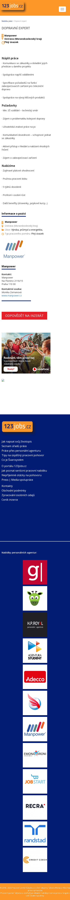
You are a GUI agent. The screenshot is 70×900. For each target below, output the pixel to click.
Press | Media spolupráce (17, 480)
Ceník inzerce (10, 499)
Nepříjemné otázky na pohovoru (22, 475)
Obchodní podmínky (14, 490)
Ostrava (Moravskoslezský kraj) (23, 38)
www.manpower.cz (12, 295)
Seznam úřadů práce (14, 446)
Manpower (10, 35)
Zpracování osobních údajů (18, 495)
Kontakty (7, 486)
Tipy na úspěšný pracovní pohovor (23, 455)
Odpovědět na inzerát (24, 315)
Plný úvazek (11, 42)
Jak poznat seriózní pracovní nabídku (24, 470)
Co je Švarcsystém (12, 460)
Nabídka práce (7, 21)
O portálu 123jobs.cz (14, 466)
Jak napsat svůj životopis (17, 441)
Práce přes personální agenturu (21, 450)
